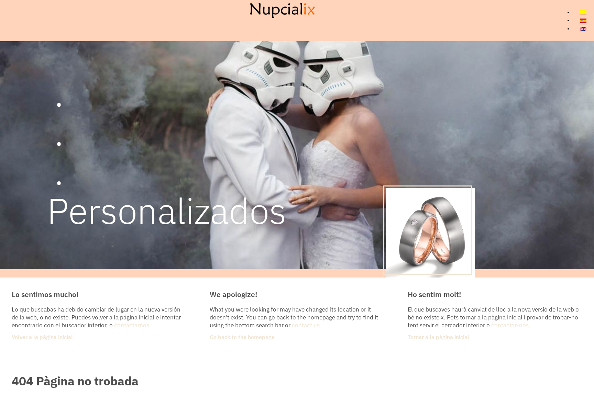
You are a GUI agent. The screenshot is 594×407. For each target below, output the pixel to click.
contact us (306, 326)
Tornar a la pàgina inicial (438, 337)
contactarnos (131, 326)
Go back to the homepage (242, 337)
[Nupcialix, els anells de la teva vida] (282, 10)
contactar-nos (510, 326)
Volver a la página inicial (42, 337)
